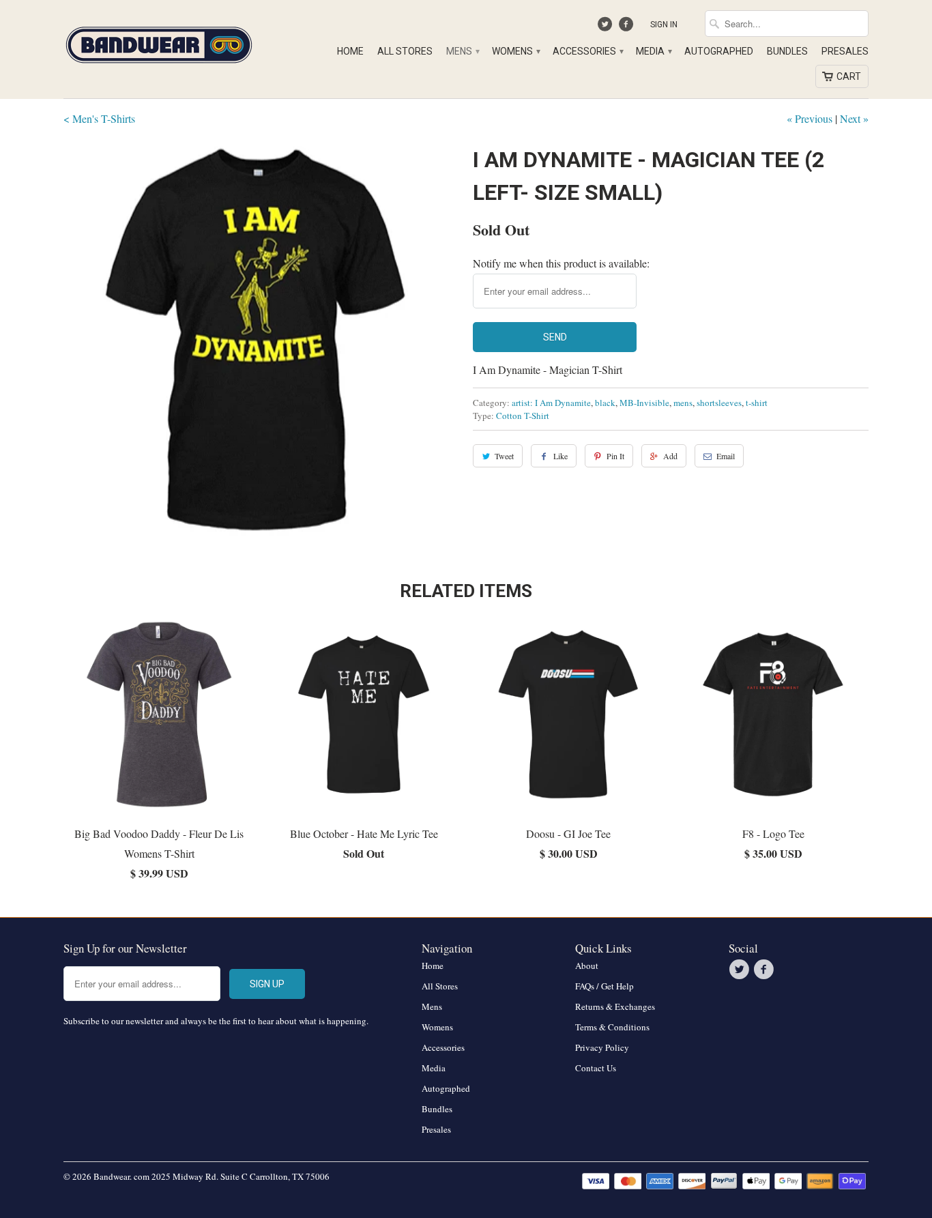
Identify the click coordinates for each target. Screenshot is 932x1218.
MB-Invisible (644, 402)
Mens (462, 51)
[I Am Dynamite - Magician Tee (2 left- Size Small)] (261, 341)
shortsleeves (719, 402)
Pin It (615, 455)
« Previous (809, 118)
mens (683, 402)
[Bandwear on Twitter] (607, 27)
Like (560, 455)
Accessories (587, 51)
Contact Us (595, 1068)
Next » (854, 118)
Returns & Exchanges (615, 1006)
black (605, 402)
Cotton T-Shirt (522, 415)
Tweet (504, 455)
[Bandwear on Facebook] (627, 27)
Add (670, 455)
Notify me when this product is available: (561, 263)
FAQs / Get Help (604, 986)
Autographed (718, 51)
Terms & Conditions (612, 1027)
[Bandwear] (158, 42)
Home (350, 51)
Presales (845, 51)
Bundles (787, 51)
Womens (515, 51)
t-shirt (757, 402)
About (586, 965)
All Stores (405, 51)
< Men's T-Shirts (99, 118)
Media (653, 51)
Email (725, 455)
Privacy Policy (602, 1047)
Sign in (664, 24)
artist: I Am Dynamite (551, 402)
